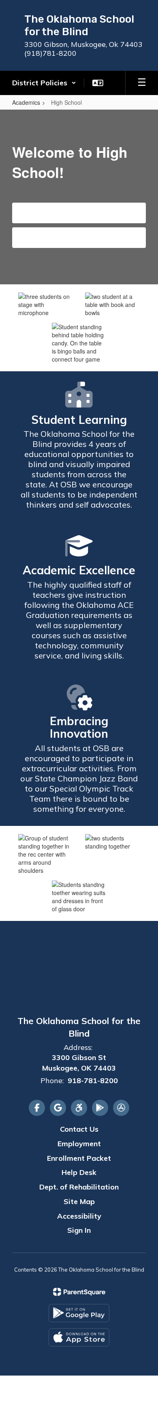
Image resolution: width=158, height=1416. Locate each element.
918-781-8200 (93, 1080)
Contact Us (79, 237)
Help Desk (79, 1172)
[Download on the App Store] (79, 1337)
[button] (44, 83)
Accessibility (79, 1216)
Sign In (79, 1230)
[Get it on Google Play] (79, 1313)
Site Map (79, 1201)
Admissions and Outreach (79, 212)
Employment (79, 1143)
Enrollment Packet (79, 1158)
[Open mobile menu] (142, 83)
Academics (26, 102)
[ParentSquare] (79, 1292)
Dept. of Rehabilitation (79, 1187)
